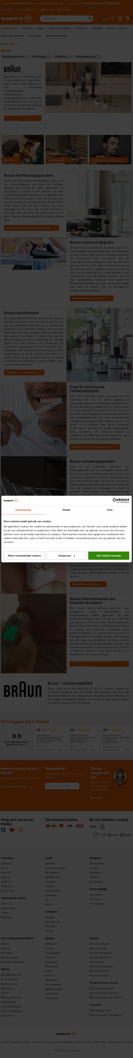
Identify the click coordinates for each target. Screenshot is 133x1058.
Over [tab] (110, 509)
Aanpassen (64, 555)
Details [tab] (67, 509)
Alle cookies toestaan (109, 555)
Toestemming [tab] (23, 509)
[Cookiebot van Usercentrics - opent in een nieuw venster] (115, 500)
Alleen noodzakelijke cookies (24, 555)
